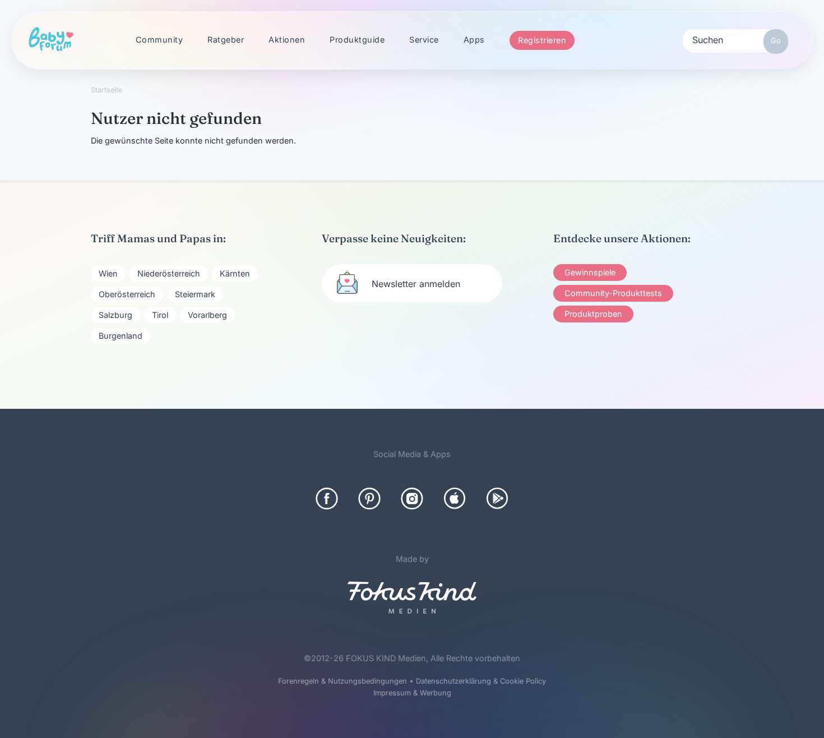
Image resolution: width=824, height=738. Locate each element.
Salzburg (115, 315)
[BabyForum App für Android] (497, 498)
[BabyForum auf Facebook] (327, 498)
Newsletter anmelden (416, 283)
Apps (474, 39)
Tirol (160, 315)
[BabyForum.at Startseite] (51, 40)
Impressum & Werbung (412, 693)
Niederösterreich (168, 273)
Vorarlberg (207, 315)
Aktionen (287, 39)
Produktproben (593, 314)
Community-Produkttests (613, 293)
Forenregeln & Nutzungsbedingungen (342, 681)
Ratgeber (225, 39)
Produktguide (357, 39)
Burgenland (120, 335)
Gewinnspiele (589, 272)
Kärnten (235, 273)
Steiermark (195, 294)
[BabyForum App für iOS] (454, 498)
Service (424, 39)
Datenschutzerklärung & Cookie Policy (481, 681)
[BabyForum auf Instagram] (412, 498)
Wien (108, 273)
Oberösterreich (127, 294)
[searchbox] (735, 39)
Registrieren (542, 40)
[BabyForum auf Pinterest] (369, 498)
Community (159, 39)
